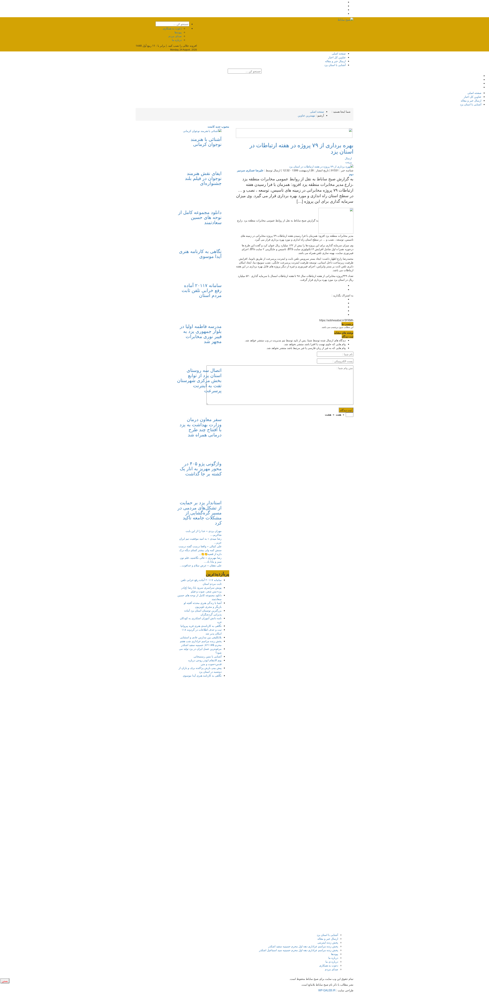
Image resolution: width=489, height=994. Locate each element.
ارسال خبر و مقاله (335, 61)
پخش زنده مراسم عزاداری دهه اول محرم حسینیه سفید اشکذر (303, 946)
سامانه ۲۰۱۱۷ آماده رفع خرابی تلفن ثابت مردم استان (202, 290)
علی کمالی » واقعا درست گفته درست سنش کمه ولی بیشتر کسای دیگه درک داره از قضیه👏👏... (200, 550)
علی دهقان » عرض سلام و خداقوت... (201, 565)
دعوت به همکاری (172, 28)
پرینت (349, 162)
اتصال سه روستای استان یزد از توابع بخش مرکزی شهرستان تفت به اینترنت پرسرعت (199, 380)
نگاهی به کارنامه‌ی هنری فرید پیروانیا (201, 626)
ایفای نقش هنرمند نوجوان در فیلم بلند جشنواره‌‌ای (203, 178)
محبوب (225, 126)
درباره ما (177, 40)
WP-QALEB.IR (326, 990)
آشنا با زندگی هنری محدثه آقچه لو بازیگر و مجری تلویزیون (203, 604)
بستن (5, 981)
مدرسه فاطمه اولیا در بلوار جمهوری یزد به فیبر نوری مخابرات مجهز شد (201, 333)
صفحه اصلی (339, 53)
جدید (218, 126)
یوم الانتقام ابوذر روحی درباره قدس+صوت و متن (205, 662)
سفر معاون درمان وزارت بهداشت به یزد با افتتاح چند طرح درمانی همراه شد (201, 427)
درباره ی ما (331, 961)
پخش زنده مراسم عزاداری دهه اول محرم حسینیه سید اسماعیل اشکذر (298, 950)
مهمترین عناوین (306, 115)
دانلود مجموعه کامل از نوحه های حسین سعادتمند (200, 217)
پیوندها (178, 32)
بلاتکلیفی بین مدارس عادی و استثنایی (201, 637)
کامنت (211, 126)
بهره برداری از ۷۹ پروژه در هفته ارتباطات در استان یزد (301, 148)
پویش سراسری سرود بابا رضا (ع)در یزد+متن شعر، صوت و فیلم (201, 589)
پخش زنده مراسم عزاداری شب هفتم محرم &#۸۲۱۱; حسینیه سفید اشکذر (201, 643)
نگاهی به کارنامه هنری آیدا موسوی (200, 253)
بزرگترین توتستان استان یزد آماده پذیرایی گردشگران (203, 612)
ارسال (348, 158)
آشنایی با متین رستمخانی (207, 656)
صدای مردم (175, 36)
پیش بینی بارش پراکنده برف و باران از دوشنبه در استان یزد (200, 670)
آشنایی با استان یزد (335, 65)
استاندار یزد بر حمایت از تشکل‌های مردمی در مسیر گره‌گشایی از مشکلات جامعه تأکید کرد (199, 512)
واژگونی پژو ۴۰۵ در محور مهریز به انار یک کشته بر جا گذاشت (201, 468)
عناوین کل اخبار (337, 57)
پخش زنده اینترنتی (327, 942)
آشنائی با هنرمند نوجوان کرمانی (206, 141)
